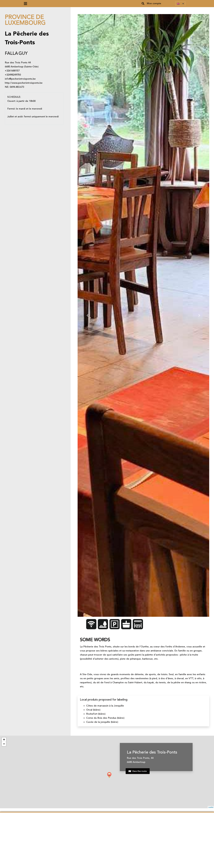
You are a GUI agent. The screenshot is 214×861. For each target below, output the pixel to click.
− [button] (4, 744)
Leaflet (210, 807)
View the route (139, 771)
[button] (143, 3)
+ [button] (4, 739)
